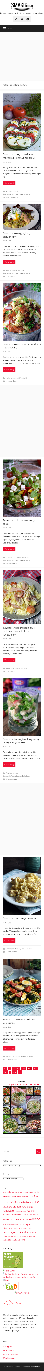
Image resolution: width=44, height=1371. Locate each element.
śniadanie (15, 1240)
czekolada (7, 1197)
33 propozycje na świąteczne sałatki (22, 1084)
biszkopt (6, 1192)
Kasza (8, 270)
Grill (14, 557)
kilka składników (16, 1206)
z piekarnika (31, 1236)
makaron (31, 1211)
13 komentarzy (11, 276)
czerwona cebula (20, 1197)
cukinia (36, 1192)
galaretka (22, 1202)
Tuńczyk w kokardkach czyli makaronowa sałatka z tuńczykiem (19, 631)
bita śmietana (14, 1192)
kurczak (18, 1211)
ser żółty (32, 1232)
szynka (10, 1236)
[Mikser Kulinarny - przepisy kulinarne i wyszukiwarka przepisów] (13, 1268)
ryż (18, 1233)
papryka (26, 1224)
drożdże (31, 1197)
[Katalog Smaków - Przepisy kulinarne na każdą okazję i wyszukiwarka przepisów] (22, 1277)
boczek (21, 1192)
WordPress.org (9, 1358)
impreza (30, 1202)
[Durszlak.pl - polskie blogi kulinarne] (9, 1271)
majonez (23, 1211)
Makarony (10, 378)
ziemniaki (23, 1236)
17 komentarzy (11, 671)
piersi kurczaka (20, 1228)
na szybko (27, 1219)
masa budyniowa (17, 1214)
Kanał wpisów (8, 1350)
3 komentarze (11, 779)
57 (24, 1068)
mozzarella (15, 1219)
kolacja (30, 1207)
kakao (5, 1207)
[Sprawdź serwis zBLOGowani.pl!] (22, 1293)
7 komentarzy (11, 563)
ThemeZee (35, 1367)
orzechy (17, 1224)
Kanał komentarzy (10, 1354)
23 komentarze (12, 197)
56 (18, 1068)
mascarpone (27, 1215)
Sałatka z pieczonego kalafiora (20, 918)
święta (22, 1240)
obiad (36, 1219)
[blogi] (6, 1280)
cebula (26, 1192)
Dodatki (9, 557)
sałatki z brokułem (13, 1057)
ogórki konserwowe (8, 1224)
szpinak (5, 1236)
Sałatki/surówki (12, 192)
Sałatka (24, 1232)
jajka (36, 1201)
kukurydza (8, 1210)
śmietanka (7, 1240)
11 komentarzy (11, 381)
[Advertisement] (22, 56)
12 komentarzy (11, 1060)
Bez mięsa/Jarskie (13, 949)
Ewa (9, 162)
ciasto (30, 1192)
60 (5, 1072)
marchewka (7, 1214)
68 (14, 1072)
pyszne (13, 1233)
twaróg (15, 1236)
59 (35, 1068)
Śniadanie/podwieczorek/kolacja (16, 194)
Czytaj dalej (9, 183)
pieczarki (8, 1228)
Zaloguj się (7, 1347)
